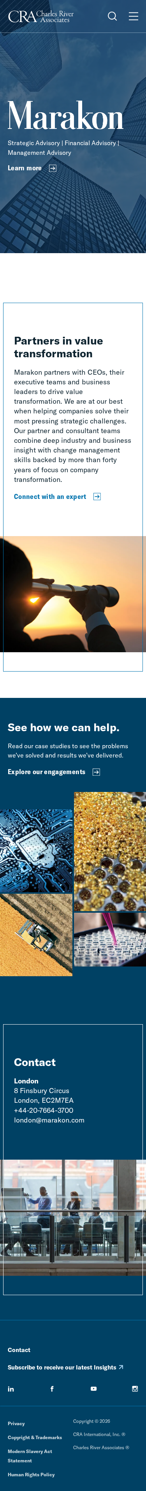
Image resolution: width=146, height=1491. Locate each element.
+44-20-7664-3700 (43, 1110)
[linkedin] (11, 1389)
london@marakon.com (49, 1120)
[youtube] (94, 1389)
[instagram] (135, 1389)
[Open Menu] (133, 16)
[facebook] (52, 1389)
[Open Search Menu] (112, 16)
